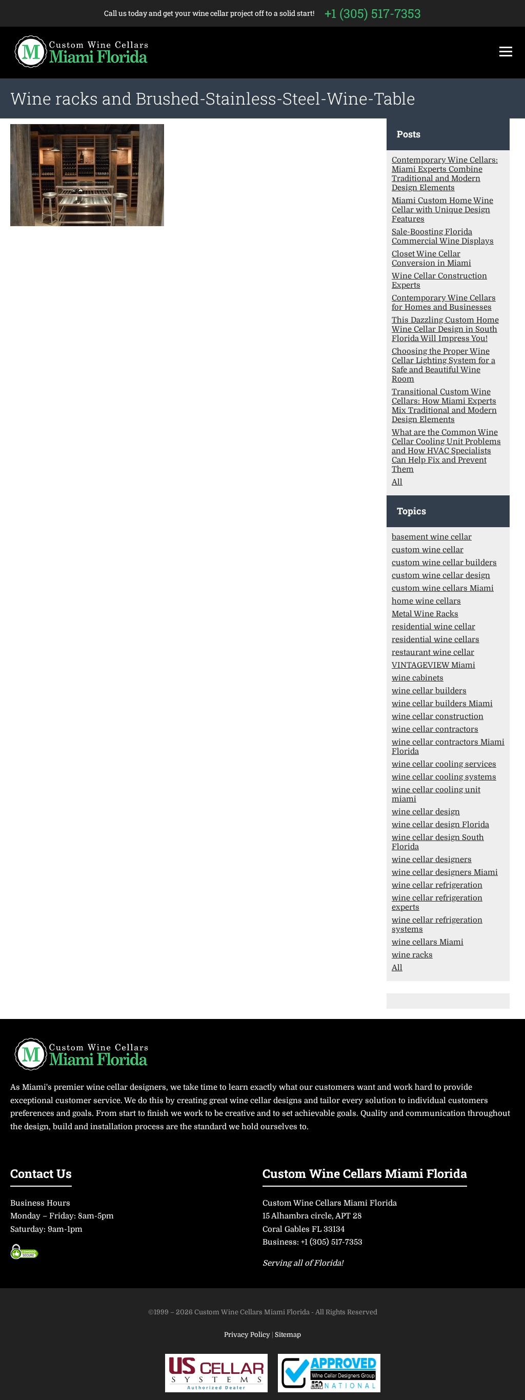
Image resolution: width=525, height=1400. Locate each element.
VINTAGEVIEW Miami (433, 665)
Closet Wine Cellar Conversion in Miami (431, 258)
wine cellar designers (432, 859)
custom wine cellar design (441, 575)
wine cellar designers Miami (445, 872)
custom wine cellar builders (444, 562)
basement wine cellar (432, 537)
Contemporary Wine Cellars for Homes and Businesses (444, 302)
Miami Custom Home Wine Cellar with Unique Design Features (442, 210)
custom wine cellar (427, 549)
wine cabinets (417, 678)
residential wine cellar (433, 626)
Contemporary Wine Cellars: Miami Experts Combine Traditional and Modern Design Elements (445, 173)
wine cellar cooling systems (444, 777)
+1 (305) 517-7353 (373, 13)
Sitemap (288, 1334)
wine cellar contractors (435, 729)
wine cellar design (426, 811)
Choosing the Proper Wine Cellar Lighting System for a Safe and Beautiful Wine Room (443, 365)
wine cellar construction (437, 716)
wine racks (412, 954)
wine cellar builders (429, 690)
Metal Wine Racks (425, 613)
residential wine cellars (435, 639)
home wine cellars (426, 601)
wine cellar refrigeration (437, 885)
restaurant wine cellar (433, 652)
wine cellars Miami (427, 942)
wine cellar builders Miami (442, 703)
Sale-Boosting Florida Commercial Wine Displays (443, 236)
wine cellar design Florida (440, 824)
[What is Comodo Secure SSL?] (24, 1255)
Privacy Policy (248, 1334)
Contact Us (41, 1173)
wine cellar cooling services (444, 764)
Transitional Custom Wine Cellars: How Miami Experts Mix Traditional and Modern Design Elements (444, 405)
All (397, 482)
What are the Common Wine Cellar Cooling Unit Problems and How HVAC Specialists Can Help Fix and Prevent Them (446, 451)
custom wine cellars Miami (443, 588)
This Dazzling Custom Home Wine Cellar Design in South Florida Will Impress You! (445, 329)
